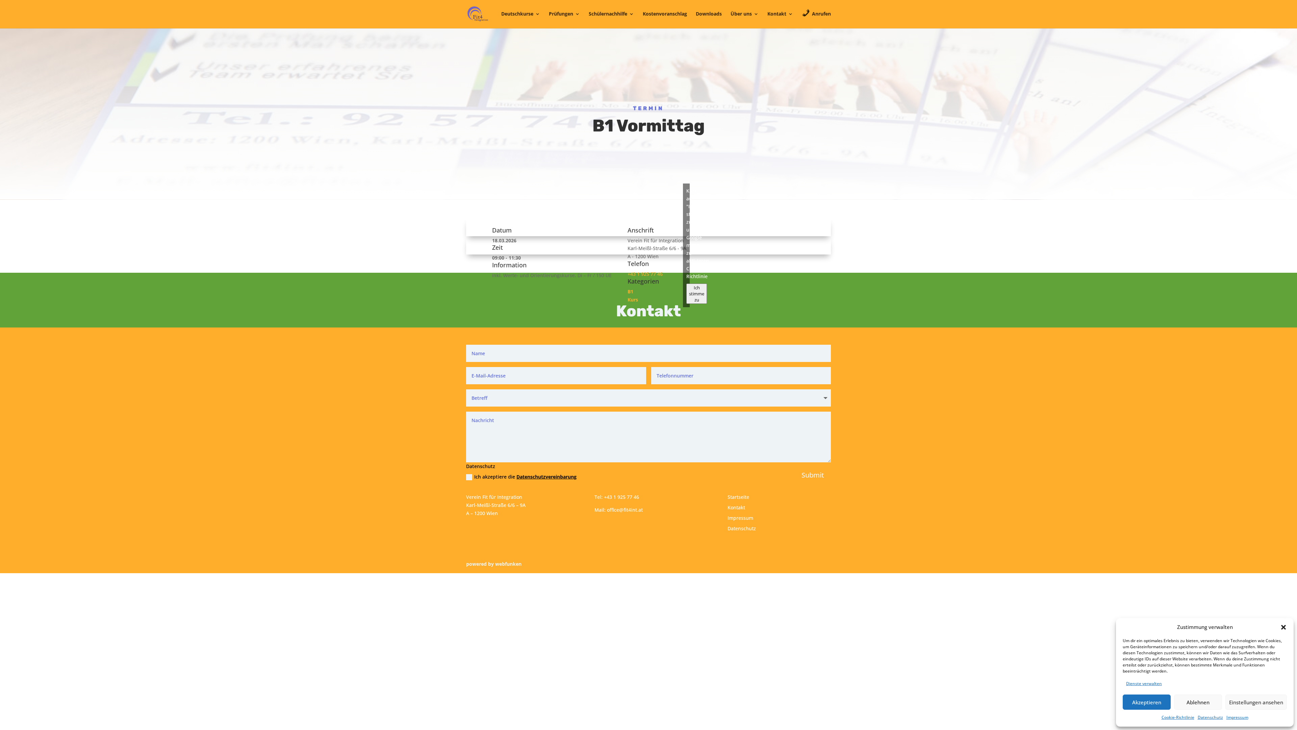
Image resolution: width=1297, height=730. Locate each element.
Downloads (709, 14)
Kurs (633, 299)
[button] (1283, 627)
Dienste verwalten (1144, 683)
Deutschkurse (517, 14)
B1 (630, 291)
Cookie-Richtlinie (1178, 717)
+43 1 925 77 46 (645, 274)
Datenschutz (1210, 717)
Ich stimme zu (696, 294)
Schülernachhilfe (608, 14)
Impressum (1237, 717)
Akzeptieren (1146, 702)
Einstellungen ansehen (1256, 702)
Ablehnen (1198, 702)
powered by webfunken (494, 564)
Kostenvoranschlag (665, 14)
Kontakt (776, 14)
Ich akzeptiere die (525, 476)
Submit (813, 475)
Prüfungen (561, 14)
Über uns (741, 14)
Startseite (738, 497)
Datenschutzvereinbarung (546, 476)
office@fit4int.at (625, 510)
